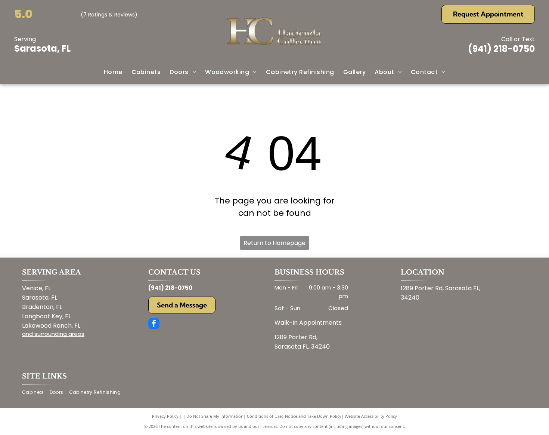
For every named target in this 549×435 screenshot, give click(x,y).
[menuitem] (113, 72)
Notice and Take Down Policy (313, 416)
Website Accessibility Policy (371, 416)
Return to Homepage (274, 243)
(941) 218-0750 (501, 49)
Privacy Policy (165, 416)
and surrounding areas (53, 334)
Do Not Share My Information (215, 416)
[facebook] (153, 324)
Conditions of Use (264, 416)
